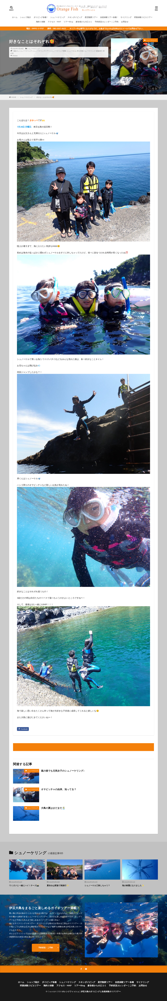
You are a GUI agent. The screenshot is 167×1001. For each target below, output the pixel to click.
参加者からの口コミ (84, 22)
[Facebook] (23, 729)
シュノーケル (71, 51)
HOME (13, 97)
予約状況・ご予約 (45, 947)
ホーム (14, 17)
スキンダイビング (75, 17)
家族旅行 (99, 51)
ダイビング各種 (40, 17)
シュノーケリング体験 (58, 51)
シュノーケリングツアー (41, 51)
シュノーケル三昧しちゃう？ (97, 885)
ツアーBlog (68, 22)
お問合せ (124, 22)
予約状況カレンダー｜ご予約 (106, 22)
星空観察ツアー (91, 17)
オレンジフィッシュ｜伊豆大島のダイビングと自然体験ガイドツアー (91, 991)
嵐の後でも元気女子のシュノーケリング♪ (63, 770)
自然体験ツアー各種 (108, 17)
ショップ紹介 (25, 17)
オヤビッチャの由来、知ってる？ (58, 789)
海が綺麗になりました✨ (133, 885)
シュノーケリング (57, 17)
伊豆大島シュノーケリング (86, 51)
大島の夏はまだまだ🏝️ (53, 807)
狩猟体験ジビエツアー (143, 17)
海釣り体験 (40, 22)
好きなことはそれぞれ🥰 (45, 97)
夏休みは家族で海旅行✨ (58, 885)
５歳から (15, 51)
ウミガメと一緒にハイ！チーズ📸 (24, 885)
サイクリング (126, 17)
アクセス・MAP (54, 22)
